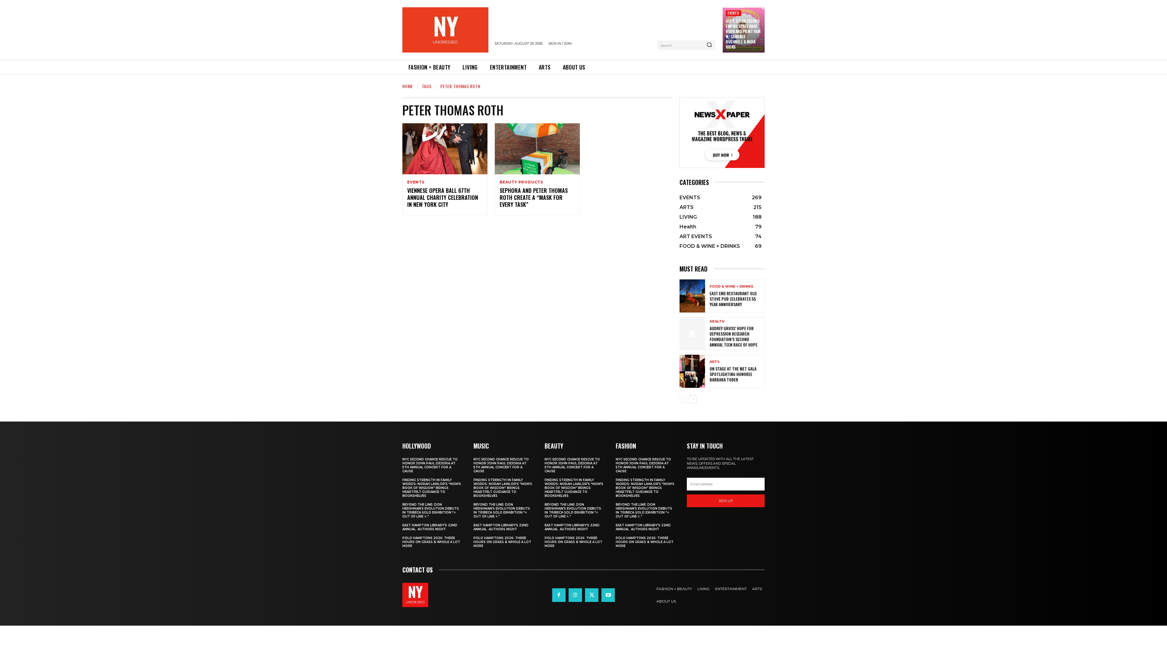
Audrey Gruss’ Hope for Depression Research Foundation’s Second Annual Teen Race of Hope (733, 336)
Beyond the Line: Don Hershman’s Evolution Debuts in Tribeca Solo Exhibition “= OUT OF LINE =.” (430, 510)
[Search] (709, 45)
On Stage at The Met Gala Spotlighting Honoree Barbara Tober (733, 374)
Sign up (726, 501)
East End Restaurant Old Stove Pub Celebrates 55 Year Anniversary (733, 298)
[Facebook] (559, 595)
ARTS (715, 362)
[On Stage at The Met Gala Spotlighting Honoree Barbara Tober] (692, 371)
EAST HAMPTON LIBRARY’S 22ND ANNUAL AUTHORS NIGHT (429, 527)
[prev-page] (683, 399)
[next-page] (693, 399)
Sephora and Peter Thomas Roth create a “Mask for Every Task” (534, 197)
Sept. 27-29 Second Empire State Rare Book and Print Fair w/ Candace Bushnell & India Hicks (743, 34)
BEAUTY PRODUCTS (521, 182)
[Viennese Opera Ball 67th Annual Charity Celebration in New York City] (444, 148)
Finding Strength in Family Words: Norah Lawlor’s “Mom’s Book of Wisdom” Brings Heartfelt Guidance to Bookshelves (431, 488)
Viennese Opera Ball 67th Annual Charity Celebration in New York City (442, 197)
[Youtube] (608, 595)
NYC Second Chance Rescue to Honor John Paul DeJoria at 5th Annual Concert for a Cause (430, 465)
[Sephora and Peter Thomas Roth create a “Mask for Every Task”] (537, 148)
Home (407, 86)
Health (717, 321)
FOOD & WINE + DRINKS (731, 286)
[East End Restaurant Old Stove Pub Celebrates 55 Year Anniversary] (692, 296)
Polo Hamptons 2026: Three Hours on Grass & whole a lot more (431, 542)
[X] (591, 595)
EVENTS (733, 12)
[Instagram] (575, 595)
